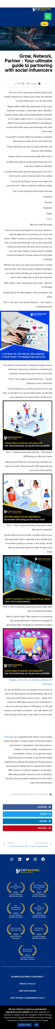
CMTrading (9, 736)
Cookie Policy (25, 1025)
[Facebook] (43, 859)
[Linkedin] (19, 859)
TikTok (49, 219)
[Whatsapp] (47, 16)
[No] (51, 1017)
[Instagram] (35, 859)
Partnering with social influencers (30, 794)
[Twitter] (27, 859)
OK (36, 1025)
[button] (33, 24)
